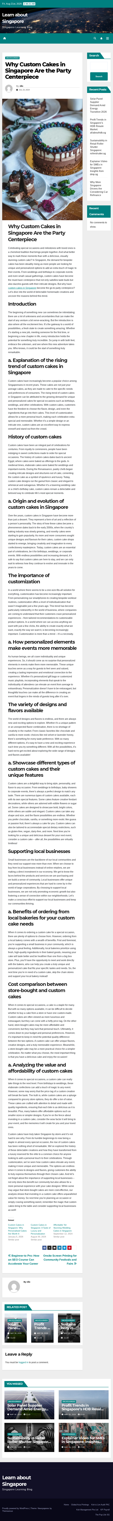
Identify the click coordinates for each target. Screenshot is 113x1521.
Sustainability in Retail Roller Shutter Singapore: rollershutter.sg (29, 1442)
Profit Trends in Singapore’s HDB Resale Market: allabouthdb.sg (98, 126)
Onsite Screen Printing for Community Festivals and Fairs (60, 1259)
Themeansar (7, 1511)
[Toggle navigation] (107, 38)
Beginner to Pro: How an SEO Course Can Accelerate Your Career (23, 1259)
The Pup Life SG (102, 1515)
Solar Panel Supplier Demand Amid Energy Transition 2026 (98, 105)
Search (94, 55)
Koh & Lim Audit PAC (100, 1505)
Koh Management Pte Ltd (87, 1510)
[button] (95, 38)
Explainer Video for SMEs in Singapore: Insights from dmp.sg (98, 168)
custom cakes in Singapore (22, 288)
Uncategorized (12, 58)
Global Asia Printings (80, 1505)
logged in (23, 1362)
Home (66, 1505)
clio (21, 86)
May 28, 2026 (16, 1414)
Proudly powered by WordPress (16, 1508)
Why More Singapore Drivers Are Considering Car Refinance (99, 188)
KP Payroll (105, 1510)
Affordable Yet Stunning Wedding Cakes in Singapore (62, 1228)
